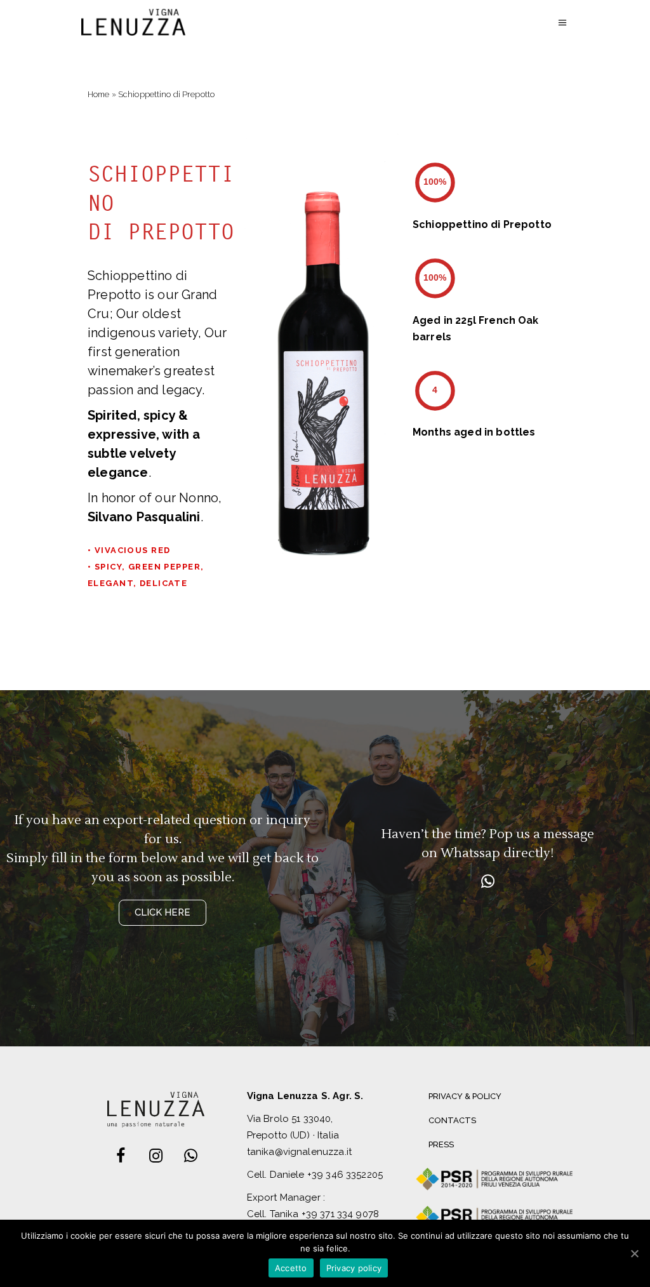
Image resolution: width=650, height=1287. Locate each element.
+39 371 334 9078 (340, 1214)
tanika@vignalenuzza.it (299, 1151)
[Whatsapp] (487, 882)
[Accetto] (634, 1253)
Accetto (291, 1268)
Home (99, 94)
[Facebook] (120, 1156)
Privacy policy (354, 1268)
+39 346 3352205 (345, 1174)
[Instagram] (155, 1156)
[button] (162, 913)
